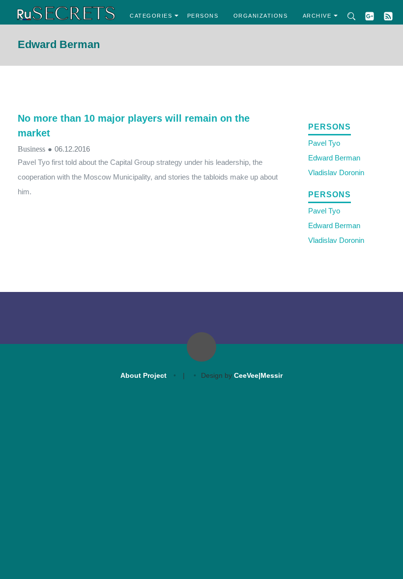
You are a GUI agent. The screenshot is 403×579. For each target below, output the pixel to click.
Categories (151, 16)
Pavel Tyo (324, 143)
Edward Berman (334, 158)
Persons (203, 16)
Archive (317, 16)
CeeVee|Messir (258, 375)
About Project (143, 375)
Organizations (260, 16)
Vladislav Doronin (336, 172)
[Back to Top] (201, 347)
